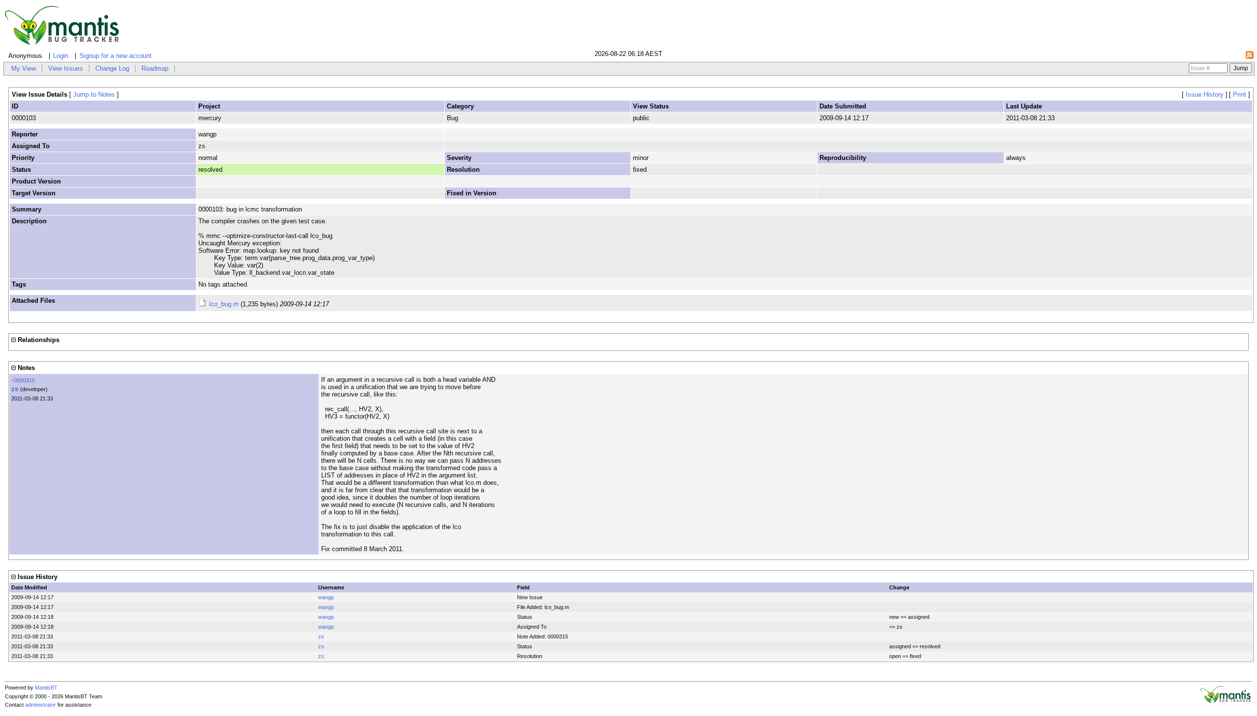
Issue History (1205, 94)
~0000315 (23, 380)
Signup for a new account (116, 55)
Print (1239, 94)
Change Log (112, 68)
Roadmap (154, 68)
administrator (40, 705)
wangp (326, 597)
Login (60, 55)
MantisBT (46, 687)
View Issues (65, 68)
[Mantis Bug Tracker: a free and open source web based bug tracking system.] (1226, 701)
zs (14, 389)
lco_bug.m (224, 304)
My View (23, 68)
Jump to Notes (94, 94)
